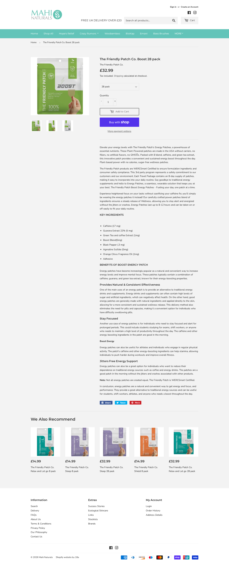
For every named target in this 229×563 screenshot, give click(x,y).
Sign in (173, 7)
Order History (153, 510)
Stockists (93, 519)
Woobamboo (112, 33)
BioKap (130, 33)
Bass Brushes (161, 33)
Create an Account (189, 7)
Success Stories (96, 506)
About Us (36, 519)
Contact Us (36, 536)
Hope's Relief (66, 33)
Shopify (59, 557)
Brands (92, 523)
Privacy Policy (38, 528)
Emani (144, 33)
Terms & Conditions (41, 523)
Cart (192, 20)
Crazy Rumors (88, 33)
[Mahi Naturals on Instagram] (195, 13)
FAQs (34, 515)
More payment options (119, 131)
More (178, 33)
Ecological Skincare (98, 510)
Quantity (104, 95)
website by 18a (71, 557)
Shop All (48, 33)
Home (34, 33)
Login (149, 506)
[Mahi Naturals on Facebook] (189, 13)
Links (91, 515)
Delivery (35, 510)
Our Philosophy (39, 532)
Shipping (118, 75)
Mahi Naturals (46, 557)
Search (34, 506)
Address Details (154, 515)
